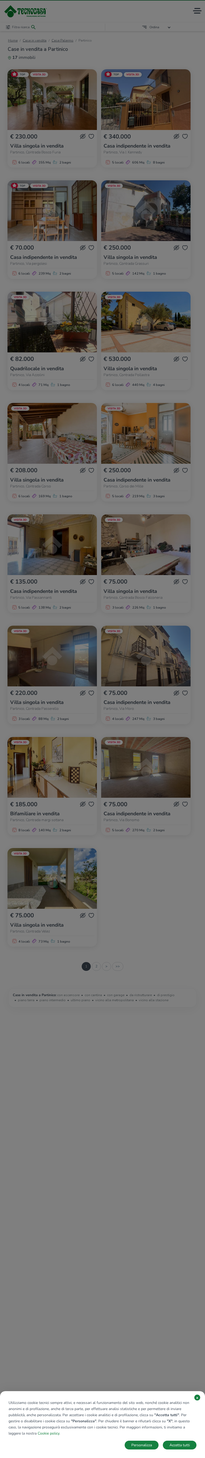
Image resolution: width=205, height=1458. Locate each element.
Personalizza (141, 1445)
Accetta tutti (179, 1445)
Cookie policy (48, 1433)
